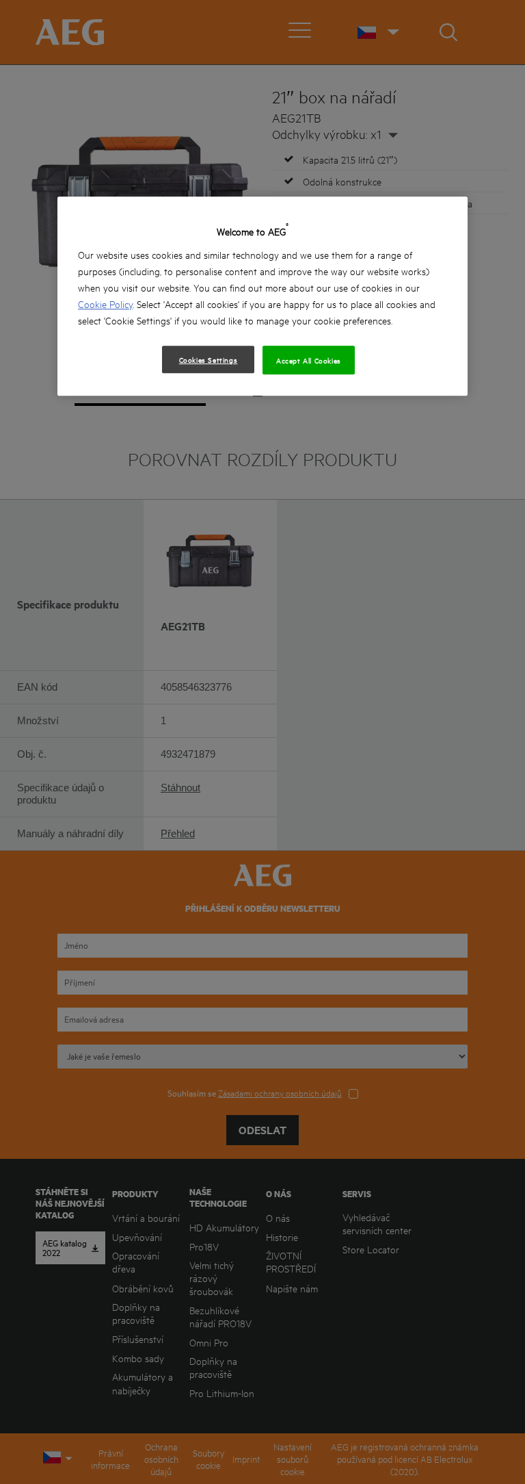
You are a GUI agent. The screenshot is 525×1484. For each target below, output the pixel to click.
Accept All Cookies (308, 360)
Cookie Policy (105, 303)
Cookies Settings (208, 359)
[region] (262, 296)
